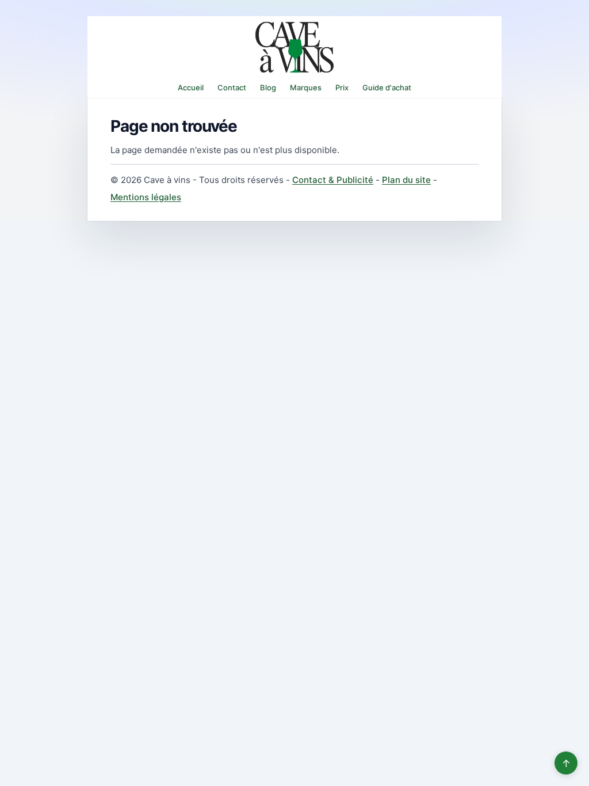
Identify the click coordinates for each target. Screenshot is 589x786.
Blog (268, 87)
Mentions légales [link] (145, 197)
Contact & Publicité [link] (332, 179)
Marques (306, 87)
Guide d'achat (386, 87)
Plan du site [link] (406, 179)
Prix (342, 87)
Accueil (191, 87)
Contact (231, 87)
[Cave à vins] (294, 47)
